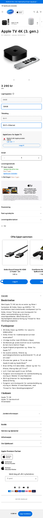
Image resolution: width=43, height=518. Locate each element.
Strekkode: (14, 35)
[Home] (10, 12)
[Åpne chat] (2, 281)
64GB (5, 100)
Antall (3, 153)
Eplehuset (24, 499)
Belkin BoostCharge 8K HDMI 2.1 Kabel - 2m (15, 271)
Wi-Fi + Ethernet (9, 125)
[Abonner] (35, 478)
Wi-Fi (5, 118)
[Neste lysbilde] (41, 21)
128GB (5, 107)
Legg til (15, 282)
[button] (2, 11)
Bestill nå (33, 1)
